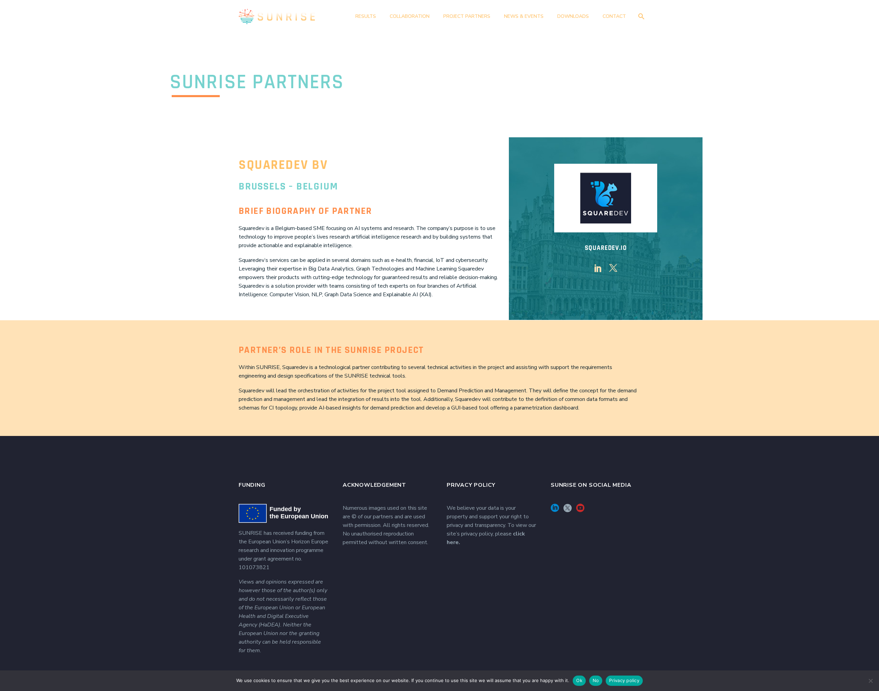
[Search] (640, 16)
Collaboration (410, 16)
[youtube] (580, 510)
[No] (870, 680)
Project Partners (466, 16)
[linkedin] (598, 268)
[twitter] (613, 268)
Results (365, 16)
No (596, 680)
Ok (579, 680)
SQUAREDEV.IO (605, 248)
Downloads (573, 16)
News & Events (524, 16)
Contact (614, 16)
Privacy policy (624, 680)
